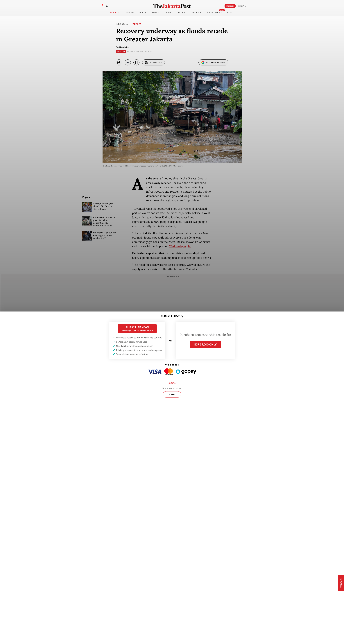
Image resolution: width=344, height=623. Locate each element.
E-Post (230, 13)
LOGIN (243, 6)
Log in (172, 394)
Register (172, 382)
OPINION (155, 13)
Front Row (196, 13)
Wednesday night (180, 246)
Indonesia (115, 13)
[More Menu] (101, 6)
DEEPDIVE (181, 13)
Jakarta (136, 24)
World (142, 13)
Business (130, 13)
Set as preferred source (215, 62)
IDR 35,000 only (205, 344)
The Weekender (214, 13)
